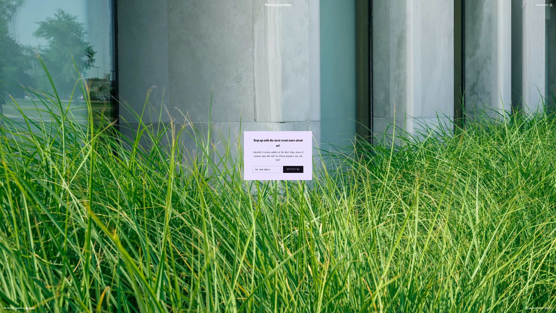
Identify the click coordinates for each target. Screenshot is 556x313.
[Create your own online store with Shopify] (30, 308)
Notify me (293, 169)
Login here (549, 308)
